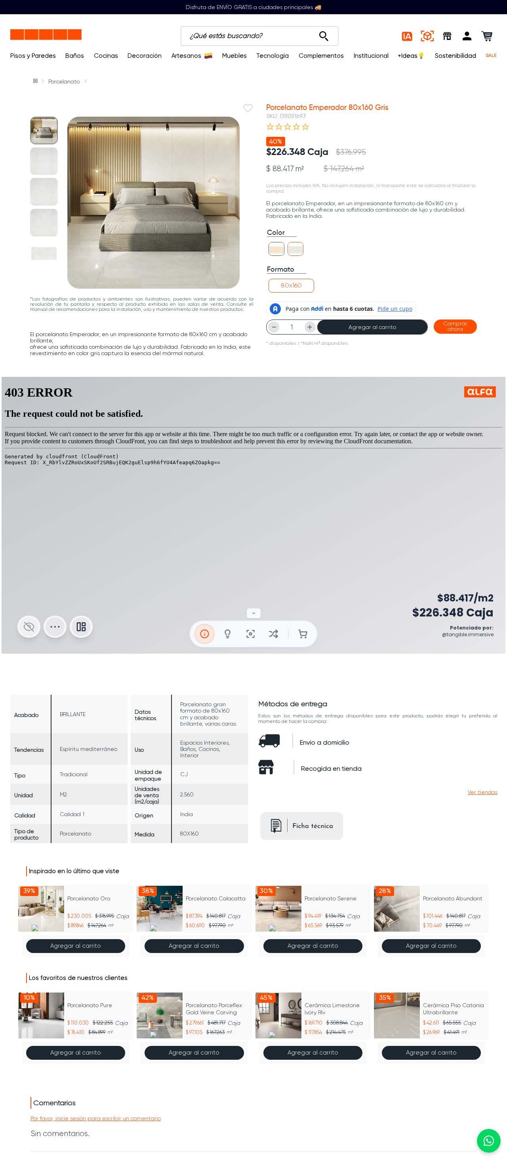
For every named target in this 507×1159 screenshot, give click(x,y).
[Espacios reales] (427, 36)
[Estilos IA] (407, 36)
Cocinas (106, 55)
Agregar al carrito (372, 327)
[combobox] (260, 36)
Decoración (145, 55)
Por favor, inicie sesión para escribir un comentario (95, 1118)
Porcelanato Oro (88, 898)
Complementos (321, 55)
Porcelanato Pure (89, 1005)
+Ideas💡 (411, 55)
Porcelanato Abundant (452, 898)
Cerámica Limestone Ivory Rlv (332, 1008)
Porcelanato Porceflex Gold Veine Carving (214, 1008)
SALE (491, 55)
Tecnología (272, 55)
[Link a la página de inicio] (36, 81)
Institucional (371, 55)
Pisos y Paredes (33, 55)
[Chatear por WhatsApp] (489, 1141)
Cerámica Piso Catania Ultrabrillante (453, 1008)
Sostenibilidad (455, 55)
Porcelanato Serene (330, 898)
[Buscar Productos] (323, 34)
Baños (74, 55)
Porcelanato (64, 81)
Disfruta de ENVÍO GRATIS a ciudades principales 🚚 (253, 7)
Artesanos (186, 55)
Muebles (234, 55)
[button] (467, 36)
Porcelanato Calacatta (216, 898)
